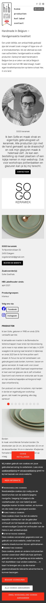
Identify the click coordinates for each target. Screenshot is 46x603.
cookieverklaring (9, 471)
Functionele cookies (14, 513)
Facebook (37, 3)
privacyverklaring (28, 471)
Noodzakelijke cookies (15, 488)
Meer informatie (13, 480)
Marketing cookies (13, 548)
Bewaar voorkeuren (15, 580)
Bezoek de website (12, 263)
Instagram (40, 3)
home (17, 9)
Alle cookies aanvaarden (17, 588)
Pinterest (43, 3)
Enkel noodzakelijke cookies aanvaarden (23, 596)
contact (19, 23)
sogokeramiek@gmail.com (13, 257)
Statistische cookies (14, 534)
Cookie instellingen (23, 455)
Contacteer (23, 172)
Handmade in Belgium (7, 14)
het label (19, 18)
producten (20, 14)
